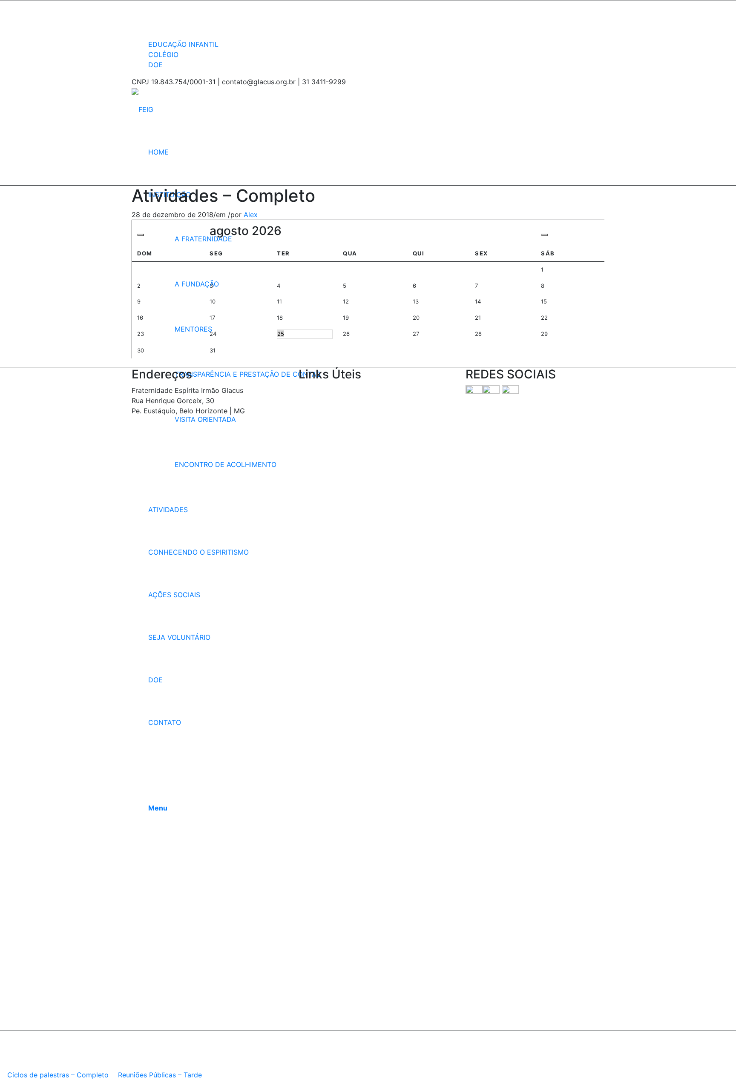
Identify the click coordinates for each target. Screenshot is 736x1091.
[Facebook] (150, 5)
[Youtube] (150, 27)
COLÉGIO (163, 54)
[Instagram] (150, 16)
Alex (251, 214)
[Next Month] (544, 235)
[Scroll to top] (2, 1085)
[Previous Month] (140, 235)
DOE (155, 64)
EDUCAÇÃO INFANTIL (183, 44)
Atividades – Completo (223, 195)
